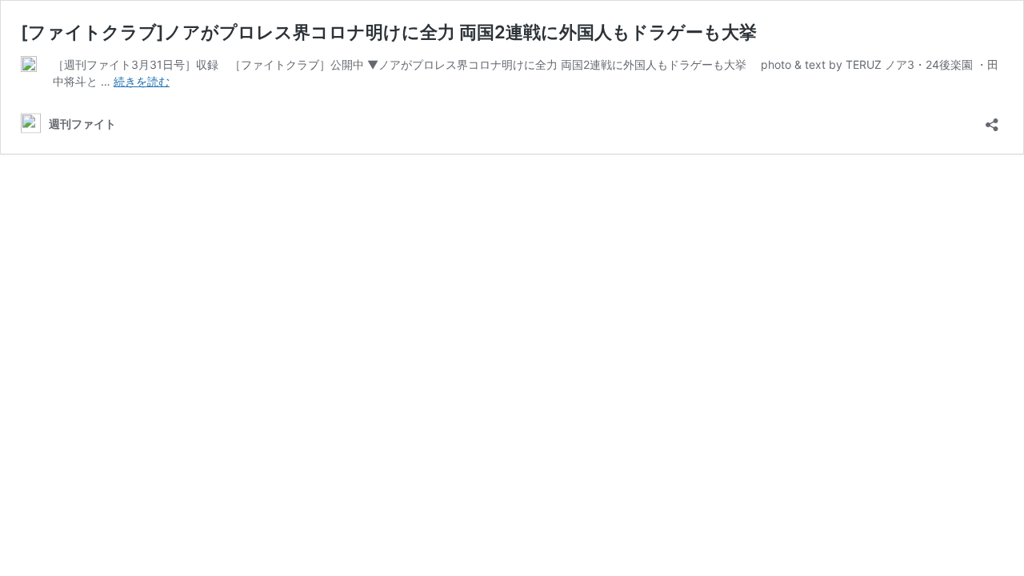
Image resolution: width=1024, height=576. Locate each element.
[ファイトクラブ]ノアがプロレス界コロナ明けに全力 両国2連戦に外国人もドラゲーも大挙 (389, 32)
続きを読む (142, 81)
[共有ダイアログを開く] (992, 119)
